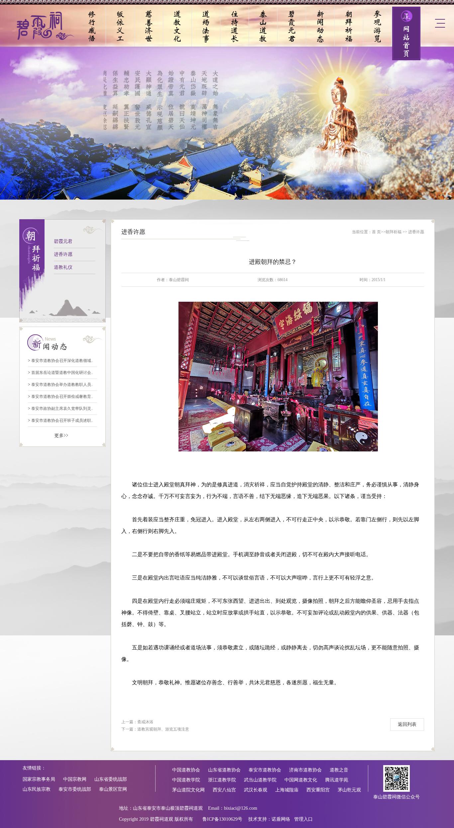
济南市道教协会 (305, 769)
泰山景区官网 (113, 789)
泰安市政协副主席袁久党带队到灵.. (60, 408)
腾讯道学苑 (336, 779)
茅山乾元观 (349, 789)
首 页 (376, 232)
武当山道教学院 (260, 779)
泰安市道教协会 (265, 769)
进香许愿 (63, 254)
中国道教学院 (186, 779)
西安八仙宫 (224, 789)
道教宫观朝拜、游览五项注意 (163, 729)
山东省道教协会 (224, 769)
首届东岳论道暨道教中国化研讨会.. (60, 372)
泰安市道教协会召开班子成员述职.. (60, 420)
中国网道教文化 (300, 779)
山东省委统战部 (110, 779)
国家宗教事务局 (39, 779)
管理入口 (303, 819)
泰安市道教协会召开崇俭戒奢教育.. (60, 396)
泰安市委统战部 (74, 789)
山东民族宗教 (37, 789)
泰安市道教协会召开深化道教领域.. (60, 360)
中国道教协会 (186, 769)
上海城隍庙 (286, 789)
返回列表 (407, 724)
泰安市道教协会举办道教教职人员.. (60, 384)
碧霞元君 (63, 241)
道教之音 (339, 769)
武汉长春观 (255, 789)
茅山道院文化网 (188, 789)
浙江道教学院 (222, 779)
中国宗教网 (74, 779)
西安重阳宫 (318, 789)
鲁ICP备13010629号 (222, 819)
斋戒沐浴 (145, 722)
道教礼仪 (63, 267)
